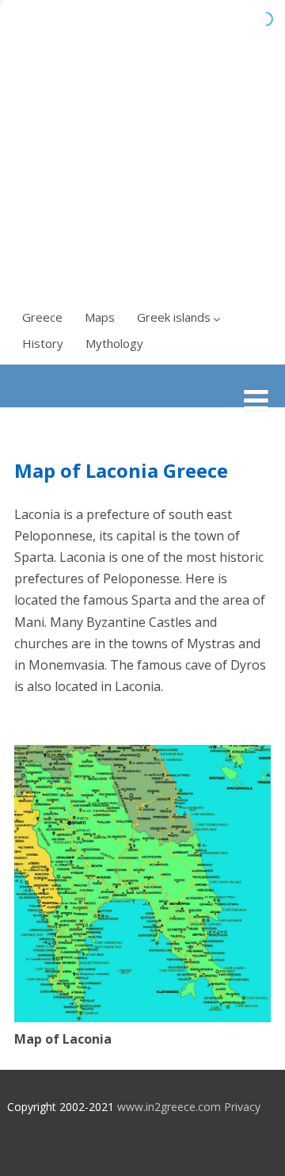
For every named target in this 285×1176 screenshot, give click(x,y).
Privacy (242, 1106)
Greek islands (174, 317)
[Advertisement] (142, 150)
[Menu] (256, 399)
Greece (42, 317)
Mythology (114, 343)
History (42, 343)
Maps (100, 317)
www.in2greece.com (169, 1106)
